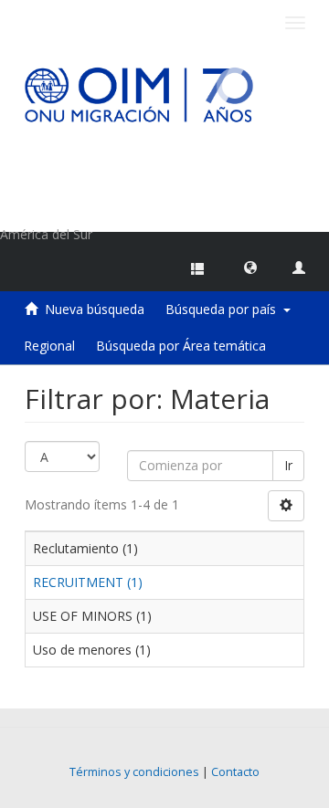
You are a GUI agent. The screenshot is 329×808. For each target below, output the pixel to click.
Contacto (235, 772)
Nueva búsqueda (94, 309)
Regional (49, 345)
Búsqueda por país (224, 309)
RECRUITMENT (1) (88, 582)
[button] (250, 266)
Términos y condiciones (134, 772)
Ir (288, 465)
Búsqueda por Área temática (181, 345)
